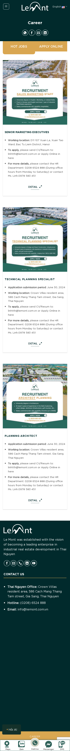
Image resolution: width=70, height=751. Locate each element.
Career (35, 736)
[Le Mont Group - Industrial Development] (35, 6)
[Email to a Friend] (38, 33)
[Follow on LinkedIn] (27, 563)
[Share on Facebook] (32, 33)
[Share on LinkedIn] (45, 33)
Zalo (21, 749)
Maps (7, 749)
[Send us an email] (13, 563)
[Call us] (20, 563)
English (57, 6)
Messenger (48, 749)
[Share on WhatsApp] (25, 33)
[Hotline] (35, 743)
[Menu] (6, 7)
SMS (62, 749)
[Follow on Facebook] (7, 563)
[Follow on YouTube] (34, 563)
